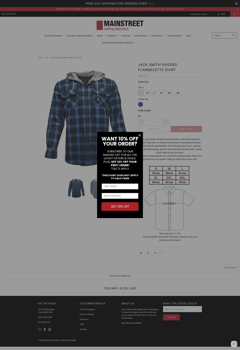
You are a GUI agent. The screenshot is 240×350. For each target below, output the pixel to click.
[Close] (139, 135)
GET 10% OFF (120, 206)
